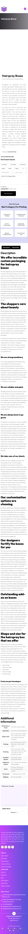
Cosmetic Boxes (10, 79)
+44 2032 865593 (7, 904)
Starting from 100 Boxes (7, 215)
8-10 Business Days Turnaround (21, 215)
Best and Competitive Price (7, 233)
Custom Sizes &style (21, 233)
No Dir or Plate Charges (7, 224)
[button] (25, 9)
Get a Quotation (8, 193)
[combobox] (21, 172)
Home (3, 79)
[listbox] (24, 168)
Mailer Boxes (6, 808)
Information (15, 247)
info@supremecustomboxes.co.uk (12, 906)
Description (6, 247)
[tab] (6, 247)
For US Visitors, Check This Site (14, 926)
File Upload (4, 186)
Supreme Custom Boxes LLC (14, 916)
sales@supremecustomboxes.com (12, 908)
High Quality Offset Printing (21, 224)
